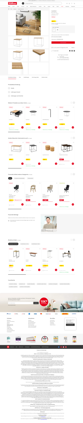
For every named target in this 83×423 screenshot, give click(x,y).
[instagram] (63, 347)
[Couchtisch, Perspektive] (18, 42)
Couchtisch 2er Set (45, 141)
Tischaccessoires (30, 178)
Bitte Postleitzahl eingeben (56, 36)
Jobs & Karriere (52, 321)
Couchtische (11, 280)
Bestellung (8, 320)
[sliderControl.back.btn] (71, 103)
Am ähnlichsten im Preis (25, 243)
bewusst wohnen (52, 324)
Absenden (36, 303)
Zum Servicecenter (70, 324)
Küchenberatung (31, 321)
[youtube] (66, 347)
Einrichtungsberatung (31, 322)
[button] (57, 30)
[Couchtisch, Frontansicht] (18, 55)
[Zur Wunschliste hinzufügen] (74, 9)
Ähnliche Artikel (44, 77)
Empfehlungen (26, 77)
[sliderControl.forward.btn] (74, 103)
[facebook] (58, 347)
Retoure (8, 323)
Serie (20, 77)
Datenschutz (21, 346)
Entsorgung (9, 327)
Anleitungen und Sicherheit (17, 96)
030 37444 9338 (62, 56)
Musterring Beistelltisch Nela (46, 247)
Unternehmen (52, 320)
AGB (16, 346)
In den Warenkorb (63, 42)
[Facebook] (69, 50)
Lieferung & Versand (15, 92)
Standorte (29, 320)
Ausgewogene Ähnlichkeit (13, 243)
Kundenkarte (52, 323)
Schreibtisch (61, 247)
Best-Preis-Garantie (31, 323)
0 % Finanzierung (9, 329)
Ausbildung (52, 322)
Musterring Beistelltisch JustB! (13, 247)
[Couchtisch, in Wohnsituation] (28, 23)
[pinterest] (61, 347)
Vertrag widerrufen (10, 324)
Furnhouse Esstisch (28, 247)
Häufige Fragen (9, 328)
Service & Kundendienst (11, 330)
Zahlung (8, 322)
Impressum (12, 346)
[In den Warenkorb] (22, 127)
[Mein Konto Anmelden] (69, 3)
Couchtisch (10, 141)
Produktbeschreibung (12, 77)
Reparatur (8, 326)
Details (12, 88)
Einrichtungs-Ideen (35, 77)
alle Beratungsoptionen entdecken (63, 59)
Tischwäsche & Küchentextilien (19, 178)
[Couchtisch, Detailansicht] (39, 55)
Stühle (10, 178)
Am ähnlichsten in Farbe (36, 243)
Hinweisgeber (27, 346)
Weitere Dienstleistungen (32, 326)
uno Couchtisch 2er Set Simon (63, 141)
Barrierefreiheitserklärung (35, 346)
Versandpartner (60, 39)
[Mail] (74, 50)
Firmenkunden (9, 331)
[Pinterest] (72, 50)
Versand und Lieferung (10, 321)
